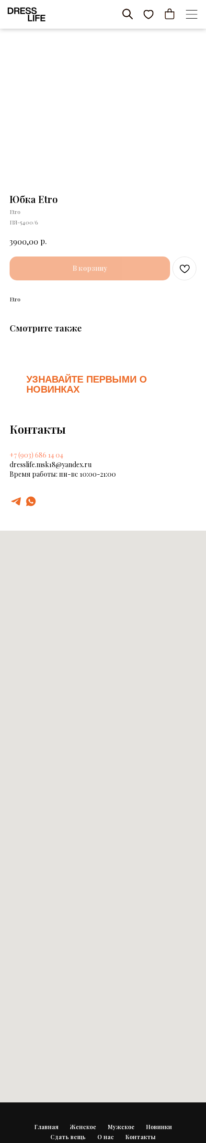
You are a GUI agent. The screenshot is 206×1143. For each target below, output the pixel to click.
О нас (105, 1137)
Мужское (121, 1127)
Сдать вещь (68, 1137)
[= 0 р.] (169, 14)
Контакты (141, 1137)
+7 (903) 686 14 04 (36, 454)
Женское (83, 1127)
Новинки (159, 1127)
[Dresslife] (16, 501)
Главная (46, 1127)
